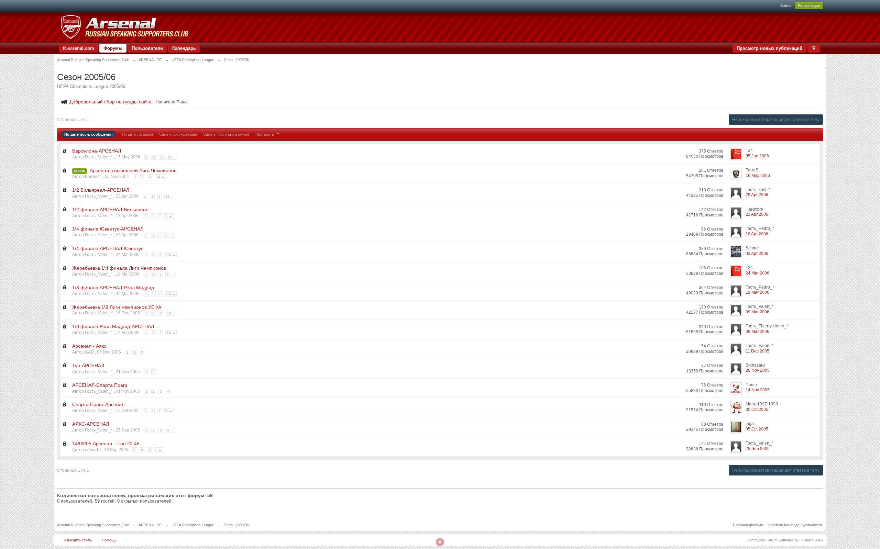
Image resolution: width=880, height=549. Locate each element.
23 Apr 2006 (757, 214)
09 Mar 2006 (757, 312)
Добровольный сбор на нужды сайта (110, 101)
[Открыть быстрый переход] (813, 48)
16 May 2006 (758, 175)
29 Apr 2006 (757, 194)
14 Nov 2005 (758, 390)
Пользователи (147, 48)
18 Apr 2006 (757, 234)
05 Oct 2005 (757, 429)
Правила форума (748, 525)
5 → (169, 235)
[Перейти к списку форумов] (124, 27)
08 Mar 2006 (757, 331)
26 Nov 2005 (758, 370)
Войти (785, 5)
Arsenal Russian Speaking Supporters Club (93, 525)
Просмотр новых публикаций (769, 48)
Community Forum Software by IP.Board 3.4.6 (785, 540)
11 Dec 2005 (757, 351)
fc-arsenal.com (78, 48)
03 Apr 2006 (757, 253)
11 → (170, 196)
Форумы (112, 48)
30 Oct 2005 (757, 409)
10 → (171, 313)
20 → (171, 255)
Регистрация (809, 5)
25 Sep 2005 (758, 448)
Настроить (265, 134)
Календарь (184, 48)
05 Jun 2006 (757, 156)
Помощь (109, 540)
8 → (169, 216)
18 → (171, 333)
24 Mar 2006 (757, 273)
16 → (171, 294)
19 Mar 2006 (757, 292)
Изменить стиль (78, 540)
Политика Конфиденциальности (794, 525)
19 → (171, 157)
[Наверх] (440, 542)
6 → (170, 274)
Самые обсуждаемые (178, 134)
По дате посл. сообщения (88, 134)
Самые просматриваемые (226, 134)
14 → (160, 177)
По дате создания (137, 134)
